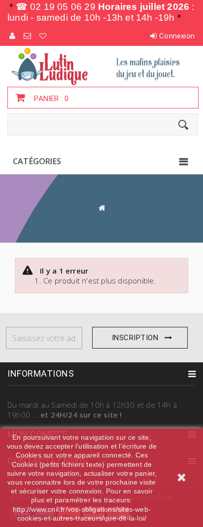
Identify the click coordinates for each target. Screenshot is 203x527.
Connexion (177, 36)
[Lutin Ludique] (101, 66)
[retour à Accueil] (101, 207)
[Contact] (28, 36)
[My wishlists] (43, 36)
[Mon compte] (12, 36)
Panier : (50, 98)
